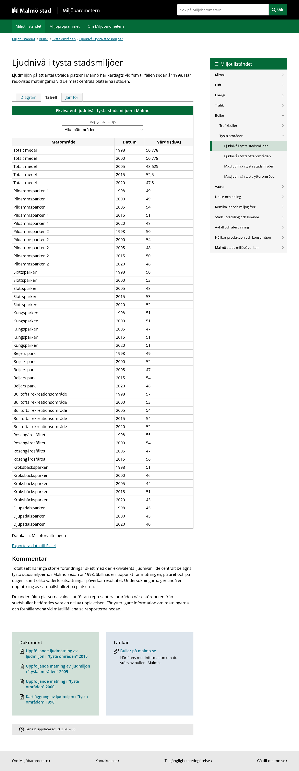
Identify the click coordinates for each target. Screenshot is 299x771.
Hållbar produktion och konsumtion (243, 237)
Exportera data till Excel (34, 545)
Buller (43, 39)
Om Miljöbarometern (106, 26)
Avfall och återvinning (232, 227)
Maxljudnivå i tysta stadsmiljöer (249, 166)
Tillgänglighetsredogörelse (187, 760)
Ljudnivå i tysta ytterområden (247, 156)
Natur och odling (228, 196)
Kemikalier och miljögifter (235, 206)
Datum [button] (130, 142)
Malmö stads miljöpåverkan (237, 247)
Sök (280, 9)
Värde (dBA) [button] (169, 142)
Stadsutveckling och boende (237, 217)
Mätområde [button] (63, 142)
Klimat (220, 74)
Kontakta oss (106, 760)
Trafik (219, 105)
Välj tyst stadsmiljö (103, 122)
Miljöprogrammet (64, 26)
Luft (218, 85)
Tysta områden (64, 39)
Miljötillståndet (28, 26)
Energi (220, 95)
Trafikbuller (228, 125)
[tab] (28, 97)
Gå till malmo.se (271, 760)
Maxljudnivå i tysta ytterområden (250, 176)
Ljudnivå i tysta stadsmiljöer (101, 39)
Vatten (220, 186)
